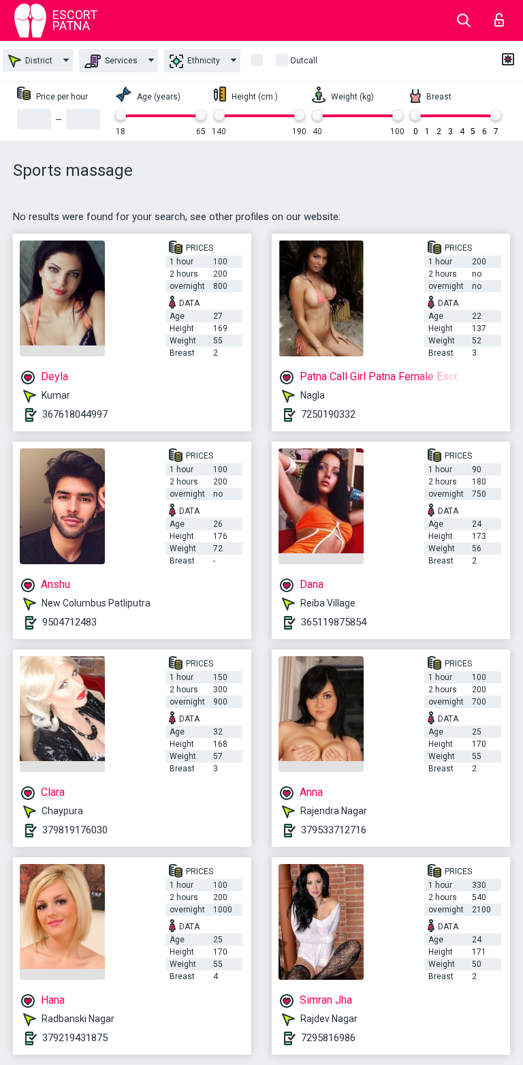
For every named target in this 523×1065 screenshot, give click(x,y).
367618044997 (75, 414)
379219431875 (75, 1038)
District (37, 60)
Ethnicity (202, 60)
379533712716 (333, 830)
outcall (303, 60)
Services (120, 60)
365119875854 (333, 622)
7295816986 (328, 1038)
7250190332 (328, 414)
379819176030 (75, 830)
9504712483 (69, 622)
